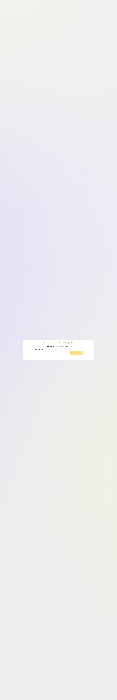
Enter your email (39, 349)
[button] (91, 336)
